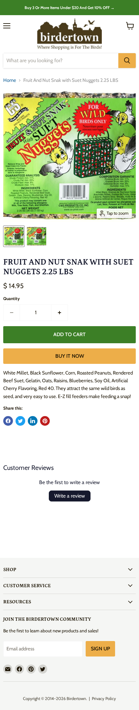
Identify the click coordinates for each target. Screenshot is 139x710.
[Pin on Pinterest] (45, 421)
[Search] (127, 60)
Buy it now (69, 356)
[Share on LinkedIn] (32, 421)
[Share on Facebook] (8, 421)
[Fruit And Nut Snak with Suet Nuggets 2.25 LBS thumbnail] (14, 236)
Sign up (100, 649)
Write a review (69, 496)
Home (9, 80)
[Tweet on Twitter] (20, 421)
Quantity (11, 298)
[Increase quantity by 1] (59, 312)
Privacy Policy (104, 698)
